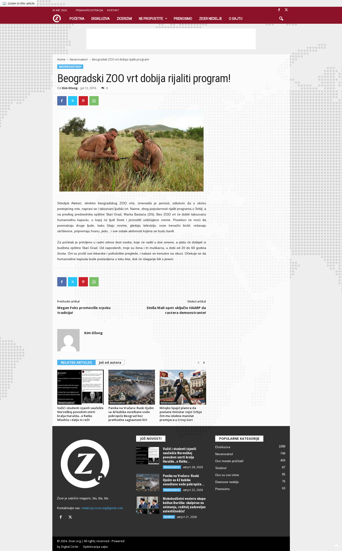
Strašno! (169, 516)
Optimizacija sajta (95, 546)
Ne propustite (151, 18)
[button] (281, 19)
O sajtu (235, 18)
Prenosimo (183, 18)
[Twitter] (72, 100)
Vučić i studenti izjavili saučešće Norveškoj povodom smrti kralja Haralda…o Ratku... (179, 455)
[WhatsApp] (94, 100)
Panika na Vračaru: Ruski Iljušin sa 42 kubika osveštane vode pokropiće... (183, 480)
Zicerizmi (124, 18)
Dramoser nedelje (227, 482)
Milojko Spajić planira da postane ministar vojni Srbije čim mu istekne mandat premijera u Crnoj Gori (181, 414)
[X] (286, 10)
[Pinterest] (83, 100)
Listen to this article (21, 3)
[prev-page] (198, 362)
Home (61, 59)
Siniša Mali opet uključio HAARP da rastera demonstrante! (176, 310)
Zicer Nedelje (210, 18)
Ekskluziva (100, 18)
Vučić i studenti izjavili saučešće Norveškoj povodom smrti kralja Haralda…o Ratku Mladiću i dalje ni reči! (80, 414)
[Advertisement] (171, 38)
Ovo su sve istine (227, 475)
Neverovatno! (79, 59)
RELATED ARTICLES (76, 362)
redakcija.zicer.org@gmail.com (102, 508)
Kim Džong (69, 88)
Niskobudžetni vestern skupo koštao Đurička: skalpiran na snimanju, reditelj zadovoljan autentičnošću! (184, 505)
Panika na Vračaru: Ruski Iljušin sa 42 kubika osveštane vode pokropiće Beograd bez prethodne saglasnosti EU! (131, 414)
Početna (77, 18)
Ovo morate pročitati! (229, 461)
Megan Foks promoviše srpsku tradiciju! (84, 310)
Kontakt (113, 10)
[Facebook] (279, 10)
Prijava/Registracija (89, 10)
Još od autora (110, 362)
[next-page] (204, 362)
